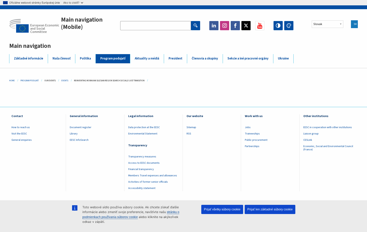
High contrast (278, 25)
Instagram (224, 25)
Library (74, 134)
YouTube (259, 25)
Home (12, 80)
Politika (85, 58)
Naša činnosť (62, 58)
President (175, 58)
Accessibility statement (141, 188)
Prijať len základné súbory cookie (270, 209)
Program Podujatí (29, 80)
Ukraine (283, 58)
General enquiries (21, 140)
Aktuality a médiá (147, 58)
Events (64, 80)
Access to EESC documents (144, 163)
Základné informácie (28, 58)
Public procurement (256, 140)
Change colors (288, 25)
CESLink (307, 140)
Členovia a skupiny (205, 58)
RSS (189, 134)
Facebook (235, 25)
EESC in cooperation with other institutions (327, 127)
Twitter (246, 25)
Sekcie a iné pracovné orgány (248, 58)
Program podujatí (112, 58)
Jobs (248, 127)
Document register (80, 127)
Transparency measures (142, 157)
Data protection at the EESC (144, 127)
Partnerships (252, 146)
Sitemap (191, 127)
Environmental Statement (142, 134)
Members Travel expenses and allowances (152, 175)
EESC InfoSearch (79, 140)
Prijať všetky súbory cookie (222, 209)
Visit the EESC (19, 134)
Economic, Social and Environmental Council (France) (328, 147)
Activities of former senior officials (148, 182)
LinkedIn (213, 25)
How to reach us (20, 127)
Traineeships (252, 134)
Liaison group (311, 134)
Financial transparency (141, 169)
